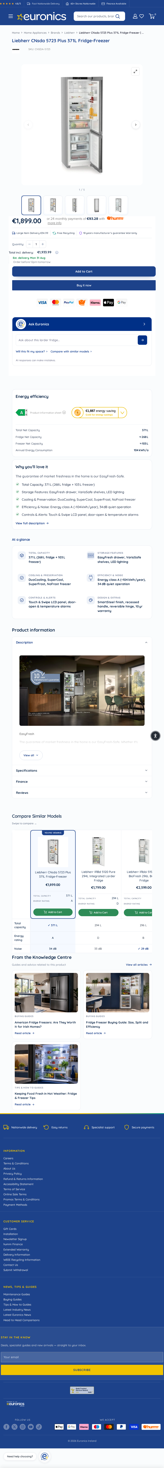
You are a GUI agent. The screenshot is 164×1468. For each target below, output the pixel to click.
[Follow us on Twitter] (15, 1427)
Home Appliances (35, 32)
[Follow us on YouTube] (31, 1427)
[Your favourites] (141, 16)
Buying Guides (12, 1299)
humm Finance (13, 1244)
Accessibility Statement (18, 1184)
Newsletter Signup (15, 1239)
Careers (8, 1158)
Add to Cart (83, 271)
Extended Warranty (16, 1249)
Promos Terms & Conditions (21, 1199)
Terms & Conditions (16, 1163)
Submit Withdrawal (15, 1270)
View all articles (137, 964)
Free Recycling (66, 233)
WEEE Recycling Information (21, 1259)
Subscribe (82, 1370)
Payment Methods (15, 1204)
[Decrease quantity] (29, 244)
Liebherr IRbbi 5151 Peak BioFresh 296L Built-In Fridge (144, 876)
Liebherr (69, 32)
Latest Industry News (17, 1309)
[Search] (119, 16)
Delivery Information (16, 1254)
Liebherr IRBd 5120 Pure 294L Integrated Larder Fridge (98, 876)
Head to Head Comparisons (21, 1320)
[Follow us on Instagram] (23, 1427)
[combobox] (99, 16)
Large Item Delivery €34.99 (32, 233)
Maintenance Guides (16, 1294)
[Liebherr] (16, 49)
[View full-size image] (135, 71)
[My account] (135, 16)
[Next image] (136, 124)
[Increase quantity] (43, 244)
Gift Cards (9, 1228)
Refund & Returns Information (23, 1179)
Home (16, 32)
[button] (31, 205)
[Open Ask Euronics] (144, 324)
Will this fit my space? (30, 351)
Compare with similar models (70, 351)
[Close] (49, 1451)
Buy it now (84, 285)
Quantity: (18, 244)
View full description (30, 523)
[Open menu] (11, 16)
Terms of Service (14, 1189)
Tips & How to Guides (17, 1304)
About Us (9, 1168)
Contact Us (10, 1265)
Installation (10, 1234)
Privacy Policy (12, 1173)
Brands (55, 32)
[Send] (142, 340)
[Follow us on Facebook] (6, 1427)
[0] (152, 16)
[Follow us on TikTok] (39, 1427)
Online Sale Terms (14, 1194)
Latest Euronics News (17, 1314)
